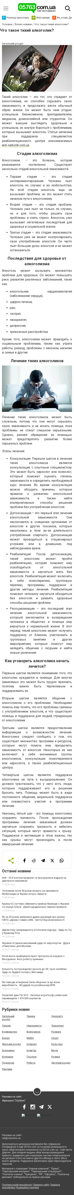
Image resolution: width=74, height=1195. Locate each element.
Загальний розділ (8, 1018)
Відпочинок (33, 1031)
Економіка (8, 1050)
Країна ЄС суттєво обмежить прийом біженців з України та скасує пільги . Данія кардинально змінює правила (35, 905)
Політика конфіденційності (17, 1184)
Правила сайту (41, 1184)
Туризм (6, 1025)
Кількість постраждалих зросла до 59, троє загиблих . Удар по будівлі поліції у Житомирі (35, 971)
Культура (57, 1044)
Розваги (56, 1031)
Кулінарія (7, 1056)
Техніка (31, 1016)
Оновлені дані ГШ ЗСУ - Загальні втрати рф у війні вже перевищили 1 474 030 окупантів (34, 997)
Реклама (7, 1069)
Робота (31, 1062)
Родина (55, 1056)
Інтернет (32, 1044)
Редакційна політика (27, 1187)
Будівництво (9, 1031)
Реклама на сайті (12, 1096)
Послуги (32, 1056)
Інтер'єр (31, 1050)
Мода (54, 1050)
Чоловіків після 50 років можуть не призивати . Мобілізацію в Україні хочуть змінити (31, 892)
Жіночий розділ (11, 1044)
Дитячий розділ (60, 1062)
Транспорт (57, 1025)
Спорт (55, 1038)
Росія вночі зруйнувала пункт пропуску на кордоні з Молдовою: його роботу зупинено (33, 958)
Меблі (30, 1038)
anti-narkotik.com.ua (15, 145)
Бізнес (6, 1038)
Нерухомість (34, 1025)
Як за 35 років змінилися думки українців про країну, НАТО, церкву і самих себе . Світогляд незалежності (33, 918)
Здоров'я (57, 1016)
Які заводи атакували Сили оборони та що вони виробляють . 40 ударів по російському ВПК (31, 984)
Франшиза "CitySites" (13, 1100)
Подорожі (8, 1062)
